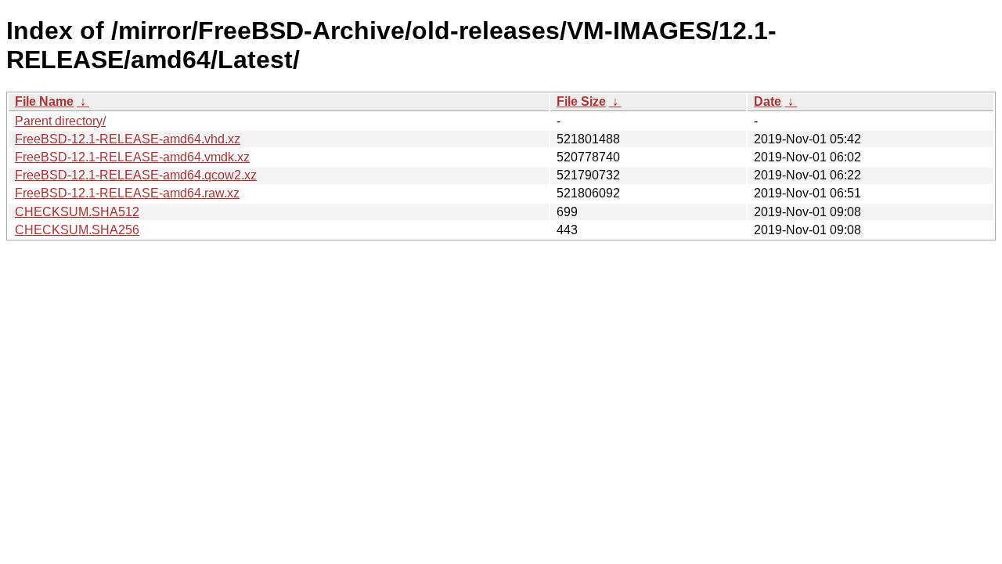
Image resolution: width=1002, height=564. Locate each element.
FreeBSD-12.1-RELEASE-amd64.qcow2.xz (136, 175)
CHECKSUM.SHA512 (77, 212)
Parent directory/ (60, 121)
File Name (44, 101)
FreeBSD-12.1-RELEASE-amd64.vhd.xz (127, 139)
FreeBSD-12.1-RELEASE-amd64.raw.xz (127, 193)
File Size (581, 101)
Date (767, 101)
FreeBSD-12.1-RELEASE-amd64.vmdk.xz (132, 157)
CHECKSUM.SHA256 (77, 230)
